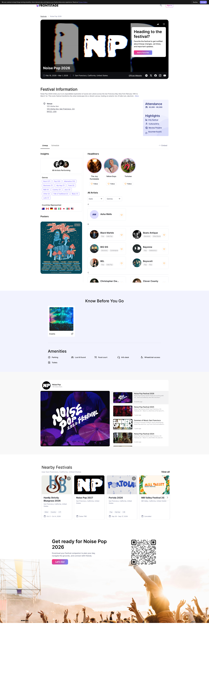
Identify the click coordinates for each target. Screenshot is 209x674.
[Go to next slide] (167, 497)
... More (136, 96)
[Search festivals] (161, 5)
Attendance (153, 104)
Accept (203, 2)
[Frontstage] (47, 5)
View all (165, 472)
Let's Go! (60, 562)
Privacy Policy (82, 2)
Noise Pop (56, 384)
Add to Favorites (143, 52)
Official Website (135, 75)
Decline (195, 2)
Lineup (45, 145)
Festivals (43, 16)
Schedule (55, 145)
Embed (164, 145)
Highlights (152, 116)
